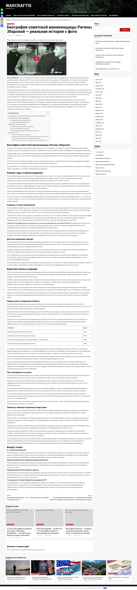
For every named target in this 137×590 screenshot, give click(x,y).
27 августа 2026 (18, 580)
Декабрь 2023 (99, 116)
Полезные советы (63, 15)
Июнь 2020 (98, 135)
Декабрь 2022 (99, 129)
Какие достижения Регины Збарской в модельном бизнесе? (32, 136)
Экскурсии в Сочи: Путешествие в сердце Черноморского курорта (108, 63)
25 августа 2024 (94, 580)
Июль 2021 (98, 132)
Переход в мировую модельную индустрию (25, 130)
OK (105, 588)
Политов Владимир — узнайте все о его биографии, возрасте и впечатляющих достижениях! (49, 531)
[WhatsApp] (1, 9)
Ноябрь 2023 (99, 119)
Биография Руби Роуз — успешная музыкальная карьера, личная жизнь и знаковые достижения (79, 531)
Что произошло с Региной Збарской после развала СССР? (31, 140)
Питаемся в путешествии (80, 15)
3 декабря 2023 (18, 537)
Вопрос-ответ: (13, 133)
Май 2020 (98, 138)
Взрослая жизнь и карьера (17, 124)
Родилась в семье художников (21, 120)
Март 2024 (98, 107)
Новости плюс (99, 167)
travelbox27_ (10, 35)
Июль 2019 (98, 141)
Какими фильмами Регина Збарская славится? (28, 138)
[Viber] (1, 16)
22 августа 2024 (119, 580)
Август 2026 (99, 79)
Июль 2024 (98, 95)
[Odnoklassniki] (1, 22)
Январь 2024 (99, 113)
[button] (47, 113)
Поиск (96, 24)
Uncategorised (10, 23)
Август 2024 (99, 92)
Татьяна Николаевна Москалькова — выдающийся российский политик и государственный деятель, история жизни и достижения (71, 497)
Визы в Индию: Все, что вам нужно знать (107, 69)
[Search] (130, 15)
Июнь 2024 (98, 98)
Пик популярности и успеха (20, 128)
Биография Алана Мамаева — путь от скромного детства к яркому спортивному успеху (28, 497)
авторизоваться (40, 549)
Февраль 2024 (99, 110)
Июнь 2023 (98, 125)
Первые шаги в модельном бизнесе (23, 126)
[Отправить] (1, 25)
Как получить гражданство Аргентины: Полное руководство (109, 49)
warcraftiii (18, 5)
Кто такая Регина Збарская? (22, 134)
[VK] (1, 19)
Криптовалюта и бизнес (99, 15)
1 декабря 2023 (18, 35)
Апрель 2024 (99, 104)
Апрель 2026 (99, 85)
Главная (8, 15)
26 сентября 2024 (69, 580)
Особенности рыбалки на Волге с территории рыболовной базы (112, 42)
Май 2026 (98, 82)
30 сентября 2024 (44, 580)
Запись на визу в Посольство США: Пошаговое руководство (109, 56)
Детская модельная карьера (21, 122)
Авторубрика (113, 15)
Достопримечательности (46, 15)
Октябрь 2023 (99, 122)
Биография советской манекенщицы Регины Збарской (27, 116)
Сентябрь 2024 (99, 88)
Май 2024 (98, 101)
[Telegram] (1, 13)
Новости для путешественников (24, 15)
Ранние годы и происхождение (19, 118)
